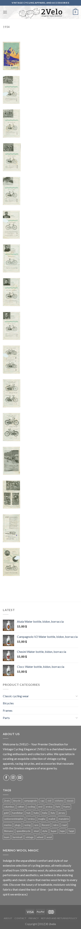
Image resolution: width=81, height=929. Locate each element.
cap (42, 800)
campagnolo (30, 800)
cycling (31, 806)
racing (27, 825)
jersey (62, 812)
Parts (6, 718)
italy (53, 812)
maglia (41, 818)
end (40, 806)
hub (28, 812)
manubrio (64, 818)
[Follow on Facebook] (6, 778)
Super (54, 831)
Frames (7, 710)
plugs (18, 825)
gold (6, 812)
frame (66, 806)
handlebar (17, 812)
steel (36, 831)
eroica (49, 806)
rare (36, 825)
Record (46, 825)
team (6, 837)
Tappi (71, 831)
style (44, 831)
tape (62, 831)
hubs (36, 812)
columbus (9, 806)
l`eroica (31, 818)
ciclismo (59, 800)
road (64, 825)
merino (7, 825)
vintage (30, 837)
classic (70, 800)
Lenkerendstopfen (13, 818)
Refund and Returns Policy (59, 918)
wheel (40, 837)
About (8, 918)
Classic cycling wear (16, 696)
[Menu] (5, 12)
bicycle (17, 800)
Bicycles (8, 703)
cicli (49, 800)
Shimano (8, 831)
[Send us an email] (20, 778)
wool (49, 837)
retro (55, 825)
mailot (52, 818)
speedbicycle (23, 831)
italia (44, 812)
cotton (21, 806)
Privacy (34, 918)
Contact (20, 918)
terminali (17, 837)
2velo (7, 800)
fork (58, 806)
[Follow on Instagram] (13, 778)
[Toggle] (76, 696)
